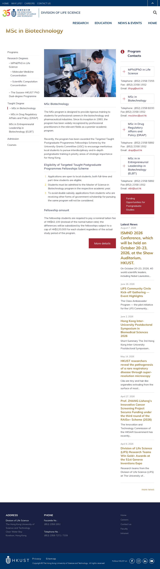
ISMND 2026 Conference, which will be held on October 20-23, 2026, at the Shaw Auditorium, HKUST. (137, 248)
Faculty (124, 528)
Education (103, 23)
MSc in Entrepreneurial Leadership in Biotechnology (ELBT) (21, 128)
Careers (30, 3)
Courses (11, 144)
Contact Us (44, 3)
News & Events (130, 23)
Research (80, 23)
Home (5, 3)
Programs (12, 52)
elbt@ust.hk (134, 188)
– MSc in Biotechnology (23, 108)
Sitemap (51, 558)
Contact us (126, 524)
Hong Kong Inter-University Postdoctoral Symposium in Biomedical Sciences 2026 (136, 328)
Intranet (124, 533)
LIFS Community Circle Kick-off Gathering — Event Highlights (136, 292)
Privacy (36, 558)
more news (148, 489)
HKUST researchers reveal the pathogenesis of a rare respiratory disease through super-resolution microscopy (137, 368)
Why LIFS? (16, 3)
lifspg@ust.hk (135, 88)
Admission (13, 138)
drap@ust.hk (135, 150)
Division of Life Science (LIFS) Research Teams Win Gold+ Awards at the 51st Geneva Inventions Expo (136, 455)
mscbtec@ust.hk (137, 115)
